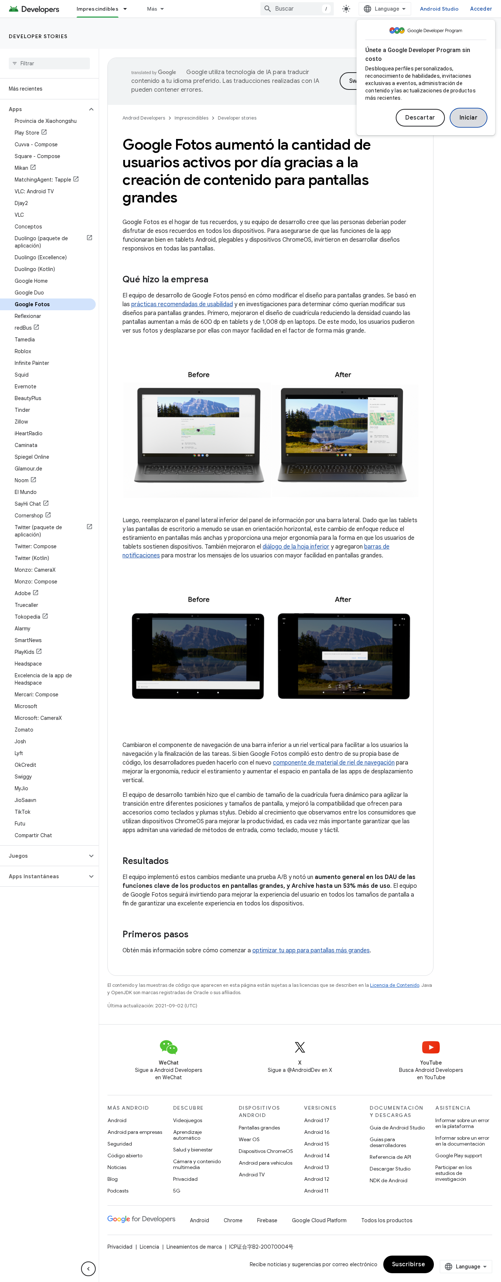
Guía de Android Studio (397, 1127)
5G (176, 1190)
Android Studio (439, 9)
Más (152, 9)
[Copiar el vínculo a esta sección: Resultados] (176, 861)
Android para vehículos (265, 1163)
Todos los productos (386, 1220)
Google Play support (458, 1155)
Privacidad (185, 1179)
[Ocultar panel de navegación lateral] (88, 1268)
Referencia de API (390, 1157)
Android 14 (317, 1155)
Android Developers (143, 118)
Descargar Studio (390, 1168)
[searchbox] (49, 63)
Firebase (267, 1220)
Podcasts (117, 1190)
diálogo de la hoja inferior (296, 546)
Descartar (420, 117)
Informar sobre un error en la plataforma (462, 1123)
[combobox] (297, 8)
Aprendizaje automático (187, 1135)
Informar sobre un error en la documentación (462, 1141)
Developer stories (38, 36)
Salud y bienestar (193, 1149)
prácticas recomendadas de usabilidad (182, 304)
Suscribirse (408, 1264)
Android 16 (317, 1132)
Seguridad (119, 1143)
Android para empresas (134, 1132)
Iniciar (469, 117)
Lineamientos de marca (194, 1247)
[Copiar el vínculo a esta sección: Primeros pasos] (196, 935)
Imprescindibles (97, 9)
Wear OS (249, 1139)
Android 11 (316, 1190)
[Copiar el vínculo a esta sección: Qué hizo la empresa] (215, 280)
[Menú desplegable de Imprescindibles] (128, 9)
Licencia (149, 1247)
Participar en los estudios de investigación (453, 1173)
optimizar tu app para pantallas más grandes (311, 950)
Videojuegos (187, 1120)
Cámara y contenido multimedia (197, 1164)
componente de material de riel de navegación (334, 762)
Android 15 (316, 1143)
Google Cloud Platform (319, 1220)
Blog (112, 1179)
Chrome (233, 1220)
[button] (43, 109)
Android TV (252, 1174)
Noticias (116, 1167)
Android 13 (316, 1167)
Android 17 (316, 1120)
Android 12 (316, 1179)
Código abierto (124, 1155)
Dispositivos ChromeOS (266, 1151)
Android (117, 1120)
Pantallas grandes (259, 1127)
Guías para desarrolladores (388, 1142)
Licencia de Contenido (394, 985)
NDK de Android (388, 1180)
